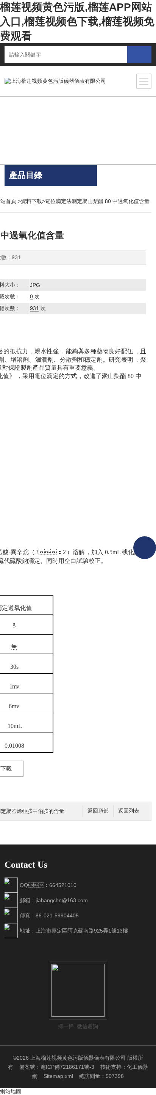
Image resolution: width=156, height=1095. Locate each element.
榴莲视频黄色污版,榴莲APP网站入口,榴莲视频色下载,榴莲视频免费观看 (77, 21)
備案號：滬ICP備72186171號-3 (56, 1067)
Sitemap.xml (58, 1076)
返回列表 (128, 811)
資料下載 (31, 201)
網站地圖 (10, 1091)
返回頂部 (98, 811)
